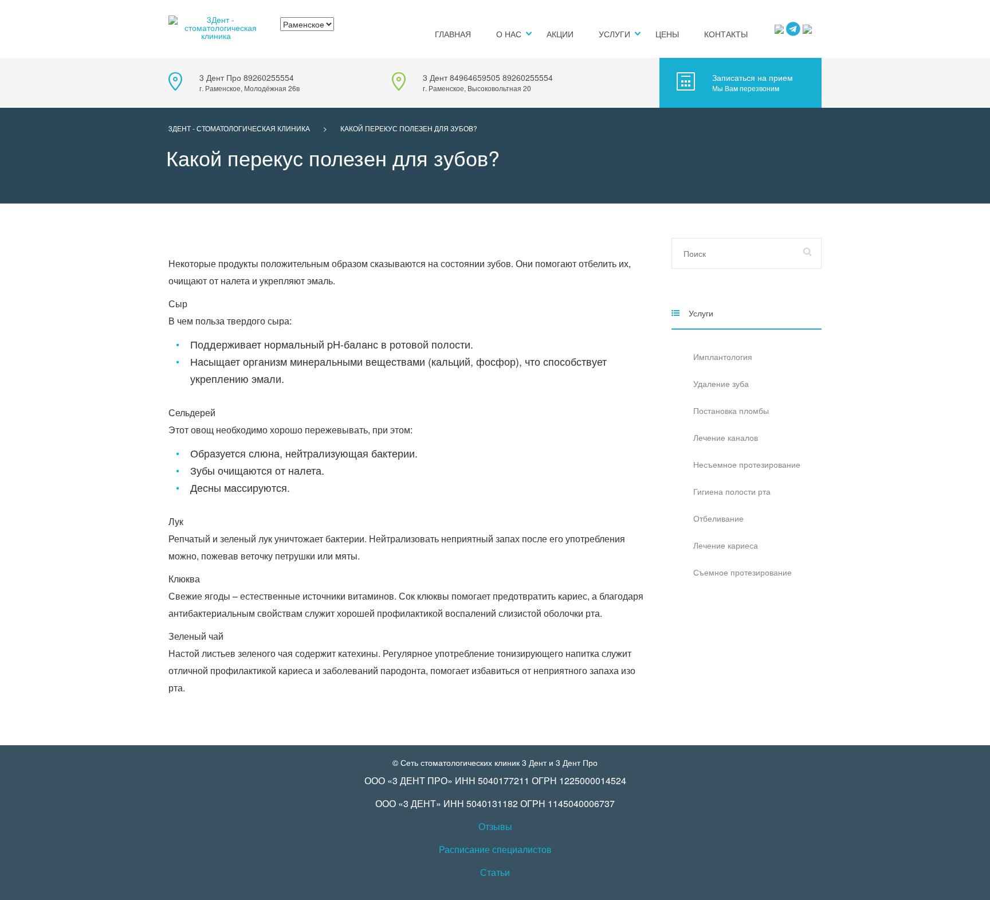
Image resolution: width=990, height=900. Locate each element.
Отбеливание (718, 518)
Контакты (726, 34)
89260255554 (268, 77)
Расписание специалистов (495, 849)
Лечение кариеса (725, 545)
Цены (667, 34)
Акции (560, 34)
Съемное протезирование (742, 572)
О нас (508, 34)
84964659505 (475, 77)
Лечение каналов (725, 437)
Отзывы (495, 826)
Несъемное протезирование (746, 464)
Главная (453, 34)
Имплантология (722, 356)
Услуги (614, 34)
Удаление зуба (721, 383)
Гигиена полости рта (732, 491)
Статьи (495, 872)
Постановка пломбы (731, 410)
